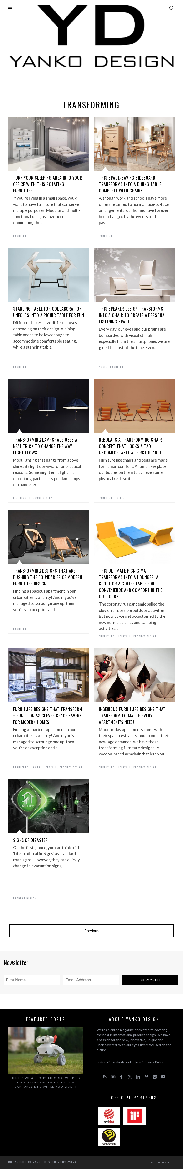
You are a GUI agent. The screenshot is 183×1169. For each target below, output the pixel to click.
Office (121, 498)
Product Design (41, 498)
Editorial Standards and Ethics (119, 1062)
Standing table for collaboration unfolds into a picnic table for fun (48, 312)
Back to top (159, 1162)
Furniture (21, 236)
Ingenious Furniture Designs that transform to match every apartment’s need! (132, 715)
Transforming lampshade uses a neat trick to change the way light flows (45, 446)
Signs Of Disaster (30, 840)
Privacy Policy (153, 1062)
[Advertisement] (91, 82)
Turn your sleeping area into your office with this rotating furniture (47, 184)
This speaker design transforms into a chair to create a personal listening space (133, 315)
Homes (35, 767)
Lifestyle (124, 636)
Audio (103, 367)
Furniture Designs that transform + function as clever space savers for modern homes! (47, 715)
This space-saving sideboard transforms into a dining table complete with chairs (130, 184)
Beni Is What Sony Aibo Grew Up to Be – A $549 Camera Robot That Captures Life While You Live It (46, 1082)
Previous (91, 930)
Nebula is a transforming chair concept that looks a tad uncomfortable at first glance (130, 446)
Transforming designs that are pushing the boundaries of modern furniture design (47, 577)
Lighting (20, 498)
